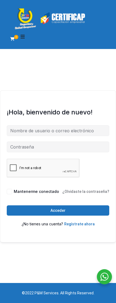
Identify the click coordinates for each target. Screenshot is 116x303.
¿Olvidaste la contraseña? (85, 191)
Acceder (58, 210)
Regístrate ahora (79, 224)
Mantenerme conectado (36, 191)
